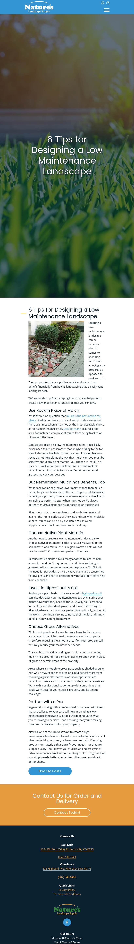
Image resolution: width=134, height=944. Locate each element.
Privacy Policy (67, 890)
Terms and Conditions (67, 894)
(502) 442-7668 (67, 857)
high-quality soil (92, 593)
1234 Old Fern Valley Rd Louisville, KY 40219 (67, 849)
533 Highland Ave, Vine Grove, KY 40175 (67, 868)
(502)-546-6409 (67, 877)
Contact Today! (72, 812)
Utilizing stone (72, 429)
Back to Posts (55, 771)
